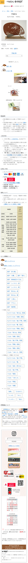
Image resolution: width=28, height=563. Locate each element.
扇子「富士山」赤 (12, 291)
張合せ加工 (10, 413)
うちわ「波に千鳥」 (13, 370)
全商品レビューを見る (14, 445)
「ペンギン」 (11, 399)
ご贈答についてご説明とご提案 (12, 204)
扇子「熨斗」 (22, 275)
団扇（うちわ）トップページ (12, 265)
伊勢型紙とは (7, 409)
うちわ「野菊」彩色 (13, 344)
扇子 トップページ (10, 261)
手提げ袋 (14, 53)
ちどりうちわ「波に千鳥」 (15, 358)
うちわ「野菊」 (12, 381)
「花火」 (20, 399)
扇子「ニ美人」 (12, 299)
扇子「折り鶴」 (12, 271)
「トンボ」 (10, 395)
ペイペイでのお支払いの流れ (12, 182)
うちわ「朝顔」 (12, 374)
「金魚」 (10, 391)
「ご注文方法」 (14, 139)
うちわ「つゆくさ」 (13, 378)
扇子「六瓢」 (11, 275)
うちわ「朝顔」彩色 (13, 348)
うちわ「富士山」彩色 (14, 332)
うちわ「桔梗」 (12, 385)
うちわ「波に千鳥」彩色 (14, 340)
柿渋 (17, 124)
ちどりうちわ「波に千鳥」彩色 (16, 321)
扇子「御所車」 (12, 307)
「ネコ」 (19, 395)
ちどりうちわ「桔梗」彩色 (15, 317)
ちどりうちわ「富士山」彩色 (16, 313)
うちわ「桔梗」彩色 (13, 336)
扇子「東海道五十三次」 (14, 279)
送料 (15, 48)
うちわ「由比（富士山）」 (15, 366)
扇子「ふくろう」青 (13, 287)
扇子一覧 (9, 66)
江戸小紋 (25, 416)
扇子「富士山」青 (12, 295)
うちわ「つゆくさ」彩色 (14, 352)
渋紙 (24, 122)
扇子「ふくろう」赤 (13, 283)
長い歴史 (4, 412)
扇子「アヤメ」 (12, 303)
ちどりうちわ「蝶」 (13, 362)
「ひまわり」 (19, 391)
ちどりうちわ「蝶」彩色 (14, 325)
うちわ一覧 (9, 71)
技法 (23, 415)
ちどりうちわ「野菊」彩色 (15, 328)
